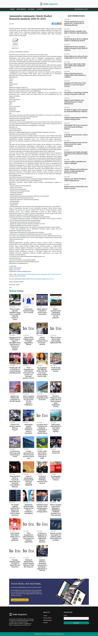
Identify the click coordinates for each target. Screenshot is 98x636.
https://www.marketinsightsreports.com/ (41, 279)
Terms (45, 615)
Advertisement (47, 620)
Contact (45, 622)
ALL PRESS (31, 9)
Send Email (16, 269)
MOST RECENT (21, 9)
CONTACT (40, 9)
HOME (12, 9)
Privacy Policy (47, 618)
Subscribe (76, 623)
